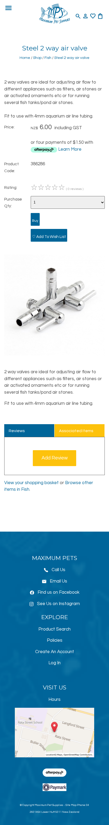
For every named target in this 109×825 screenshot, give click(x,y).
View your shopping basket (31, 482)
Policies (54, 640)
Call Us (58, 569)
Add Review (55, 458)
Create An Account (54, 651)
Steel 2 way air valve (71, 58)
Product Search (54, 629)
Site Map (70, 805)
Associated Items (76, 431)
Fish (47, 58)
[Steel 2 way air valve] (54, 354)
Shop (37, 58)
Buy (35, 221)
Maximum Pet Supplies (49, 805)
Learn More (69, 149)
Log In (54, 663)
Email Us (58, 581)
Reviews (17, 431)
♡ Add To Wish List (49, 237)
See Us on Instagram (58, 603)
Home (25, 58)
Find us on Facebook (58, 592)
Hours (54, 699)
